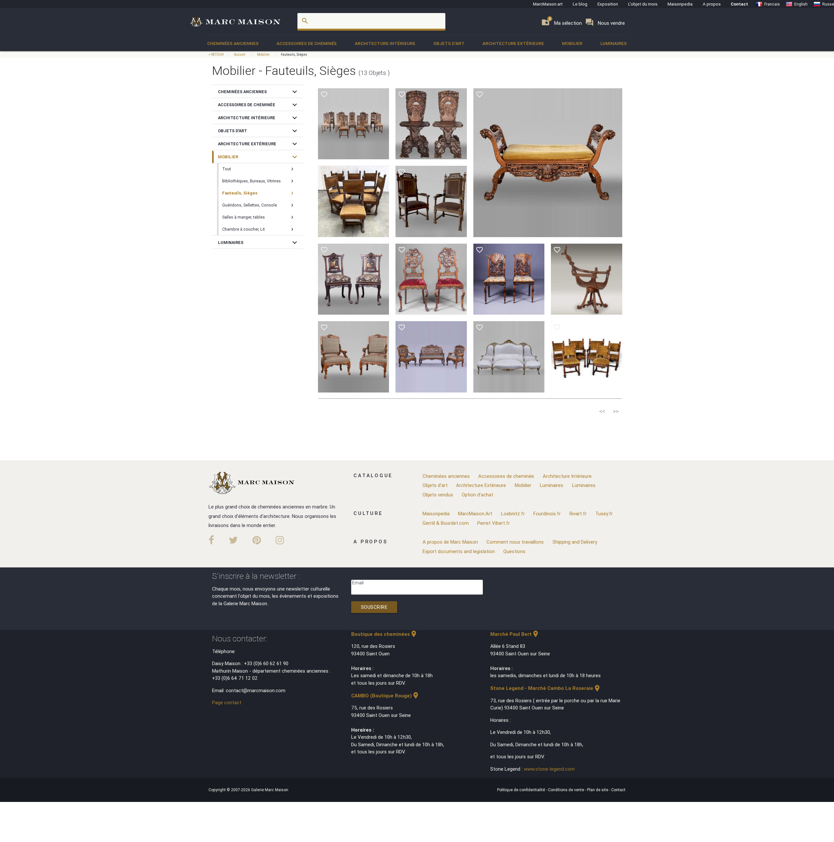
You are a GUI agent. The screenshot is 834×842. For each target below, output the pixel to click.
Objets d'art (449, 43)
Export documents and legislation (459, 551)
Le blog (580, 4)
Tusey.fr (604, 513)
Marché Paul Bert (514, 634)
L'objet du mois (642, 4)
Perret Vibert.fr (493, 523)
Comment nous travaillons (515, 542)
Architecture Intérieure (385, 43)
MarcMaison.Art (475, 513)
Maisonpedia (680, 4)
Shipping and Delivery (575, 542)
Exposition (607, 4)
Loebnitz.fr (513, 513)
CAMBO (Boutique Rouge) (385, 695)
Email (358, 582)
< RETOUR (216, 54)
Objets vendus (438, 495)
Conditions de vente (566, 789)
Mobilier (572, 43)
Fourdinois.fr (547, 513)
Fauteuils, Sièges (293, 54)
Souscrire (374, 607)
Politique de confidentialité (521, 789)
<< (602, 411)
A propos (712, 4)
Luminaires (613, 43)
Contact (739, 4)
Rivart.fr (578, 513)
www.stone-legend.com (549, 769)
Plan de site (598, 789)
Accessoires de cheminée (307, 43)
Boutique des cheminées (384, 634)
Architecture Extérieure (513, 43)
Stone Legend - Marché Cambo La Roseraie (545, 688)
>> (616, 411)
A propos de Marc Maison (450, 542)
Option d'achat (477, 495)
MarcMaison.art (548, 4)
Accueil (239, 54)
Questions (514, 551)
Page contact (226, 702)
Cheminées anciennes (233, 43)
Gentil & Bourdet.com (446, 523)
